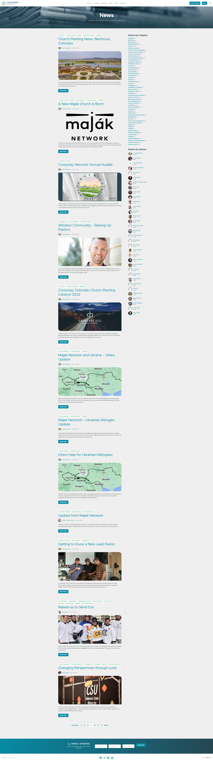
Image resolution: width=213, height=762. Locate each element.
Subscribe (141, 745)
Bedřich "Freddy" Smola (68, 520)
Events (111, 3)
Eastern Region (133, 73)
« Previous (74, 725)
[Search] (210, 3)
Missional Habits (133, 91)
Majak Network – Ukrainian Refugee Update (86, 422)
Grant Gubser (137, 206)
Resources (104, 3)
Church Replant (133, 56)
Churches (96, 3)
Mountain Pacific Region (136, 95)
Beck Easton (136, 220)
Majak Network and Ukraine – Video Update (86, 357)
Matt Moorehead (138, 225)
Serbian (130, 128)
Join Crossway (195, 3)
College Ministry (77, 664)
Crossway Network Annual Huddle (85, 164)
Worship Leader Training (136, 140)
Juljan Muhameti (137, 303)
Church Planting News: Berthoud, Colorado (84, 41)
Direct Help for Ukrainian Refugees (85, 454)
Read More (63, 90)
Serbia (130, 126)
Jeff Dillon (136, 211)
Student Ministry (86, 221)
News (116, 3)
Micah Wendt (65, 672)
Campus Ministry (64, 664)
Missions (131, 93)
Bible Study (132, 42)
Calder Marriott (137, 293)
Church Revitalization (135, 58)
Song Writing (132, 130)
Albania (130, 38)
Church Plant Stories (74, 35)
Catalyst (62, 35)
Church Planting (88, 35)
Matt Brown (136, 201)
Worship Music (133, 144)
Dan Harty (136, 254)
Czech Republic (80, 100)
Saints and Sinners (134, 123)
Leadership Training (84, 601)
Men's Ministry (133, 89)
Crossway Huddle (65, 161)
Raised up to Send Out (76, 607)
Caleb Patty (136, 307)
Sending (98, 35)
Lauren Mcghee (137, 249)
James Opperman (138, 259)
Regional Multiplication (136, 115)
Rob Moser (136, 245)
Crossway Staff (137, 162)
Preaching (131, 113)
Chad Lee (135, 288)
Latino (130, 83)
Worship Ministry (134, 142)
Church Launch (133, 48)
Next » (106, 725)
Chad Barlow (136, 274)
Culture (131, 66)
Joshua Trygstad (137, 264)
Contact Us (123, 3)
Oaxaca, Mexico (133, 103)
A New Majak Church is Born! (81, 104)
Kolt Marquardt (137, 235)
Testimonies (132, 134)
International (92, 100)
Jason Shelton (137, 283)
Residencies (69, 603)
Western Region (87, 603)
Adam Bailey (136, 177)
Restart (131, 119)
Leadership (62, 221)
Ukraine (100, 100)
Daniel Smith (65, 612)
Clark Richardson (66, 48)
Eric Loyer (136, 269)
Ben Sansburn (137, 230)
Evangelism (88, 664)
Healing (130, 77)
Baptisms (131, 40)
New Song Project (134, 99)
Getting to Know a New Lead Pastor (86, 544)
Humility (131, 79)
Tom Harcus (136, 172)
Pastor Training (73, 221)
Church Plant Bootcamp (136, 50)
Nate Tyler (136, 187)
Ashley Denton (137, 298)
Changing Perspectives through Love (87, 668)
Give (204, 3)
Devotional (132, 69)
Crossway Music (133, 64)
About (89, 3)
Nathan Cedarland (138, 167)
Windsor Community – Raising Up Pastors (84, 227)
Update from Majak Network (80, 515)
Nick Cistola (136, 191)
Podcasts (131, 109)
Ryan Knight (136, 312)
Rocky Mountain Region (136, 121)
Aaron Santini (137, 196)
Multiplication (88, 512)
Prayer (104, 664)
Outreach (97, 664)
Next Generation (133, 101)
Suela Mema (136, 240)
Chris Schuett (137, 216)
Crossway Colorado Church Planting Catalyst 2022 (86, 292)
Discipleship (76, 540)
